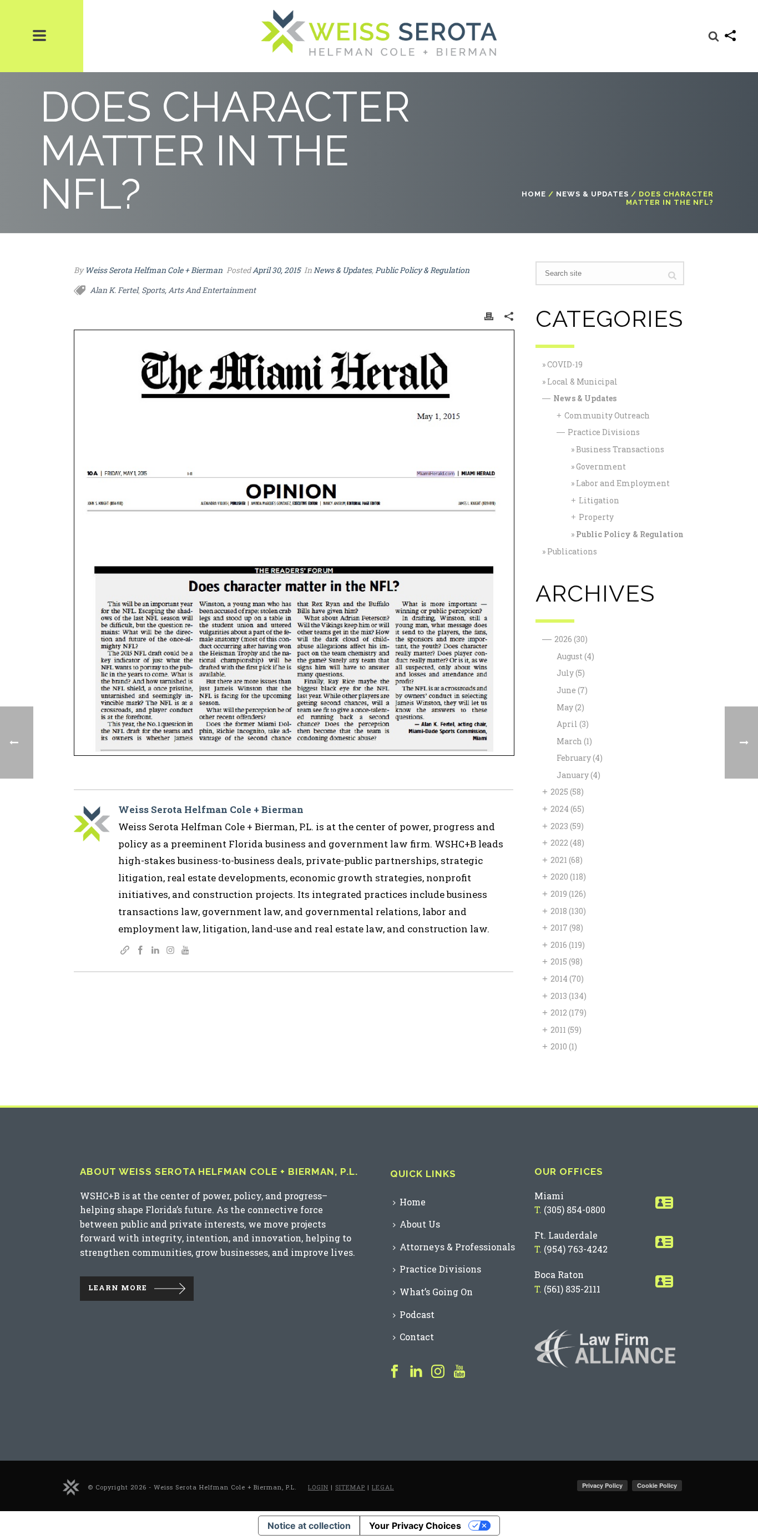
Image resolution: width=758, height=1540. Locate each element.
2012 (568, 1012)
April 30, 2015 (276, 270)
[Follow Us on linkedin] (416, 1372)
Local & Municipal (582, 381)
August (575, 656)
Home (534, 194)
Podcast (417, 1314)
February (580, 758)
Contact (417, 1336)
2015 (566, 961)
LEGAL (383, 1487)
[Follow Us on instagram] (437, 1372)
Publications (572, 551)
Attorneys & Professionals (457, 1247)
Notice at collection (309, 1525)
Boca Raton (559, 1274)
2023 (567, 826)
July (571, 673)
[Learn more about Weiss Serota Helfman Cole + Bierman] (124, 951)
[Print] (488, 315)
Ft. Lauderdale (566, 1235)
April (573, 724)
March (574, 741)
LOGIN (318, 1487)
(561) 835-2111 (572, 1289)
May (570, 707)
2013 (568, 996)
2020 (568, 876)
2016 (567, 945)
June (572, 690)
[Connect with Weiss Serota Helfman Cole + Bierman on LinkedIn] (155, 951)
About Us (420, 1224)
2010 (563, 1046)
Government (601, 466)
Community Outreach (607, 415)
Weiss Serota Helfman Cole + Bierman (154, 270)
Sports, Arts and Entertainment (199, 290)
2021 (566, 860)
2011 (566, 1029)
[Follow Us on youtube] (459, 1372)
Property (596, 517)
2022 (567, 842)
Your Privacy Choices (415, 1525)
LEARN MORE (117, 1287)
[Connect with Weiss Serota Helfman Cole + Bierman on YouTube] (185, 951)
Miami (549, 1195)
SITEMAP (350, 1487)
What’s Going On (436, 1291)
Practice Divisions (604, 432)
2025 (567, 791)
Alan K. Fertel (114, 290)
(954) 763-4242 (576, 1249)
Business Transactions (620, 449)
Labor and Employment (623, 483)
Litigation (599, 500)
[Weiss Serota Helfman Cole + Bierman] (71, 1486)
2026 (571, 639)
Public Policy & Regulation (422, 270)
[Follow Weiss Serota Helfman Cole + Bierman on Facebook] (140, 951)
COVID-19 (565, 364)
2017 (566, 927)
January (578, 775)
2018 (568, 911)
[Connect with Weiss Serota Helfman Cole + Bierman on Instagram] (170, 951)
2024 (567, 809)
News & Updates (592, 194)
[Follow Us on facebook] (394, 1372)
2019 (568, 893)
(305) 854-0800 (574, 1209)
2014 (567, 978)
